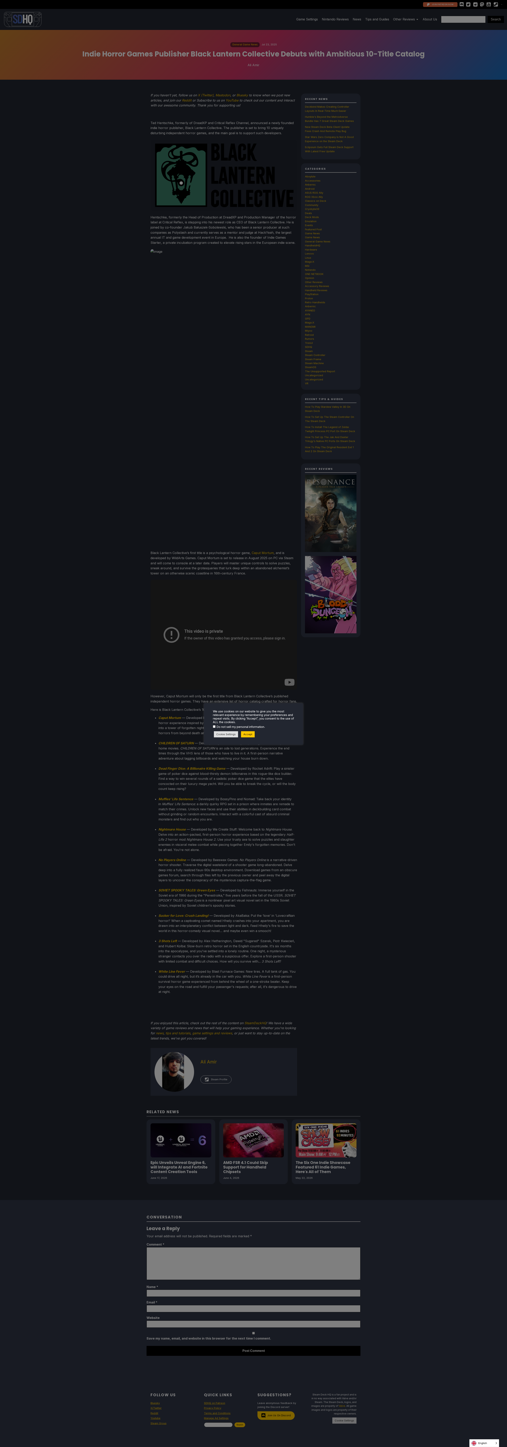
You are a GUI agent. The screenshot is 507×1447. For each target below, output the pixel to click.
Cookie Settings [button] (226, 734)
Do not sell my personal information (240, 727)
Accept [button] (247, 734)
